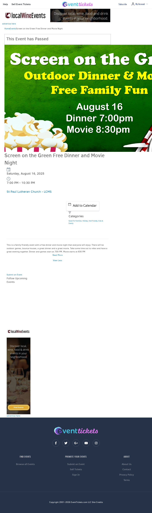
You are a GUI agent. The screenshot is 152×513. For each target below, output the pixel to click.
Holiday (85, 221)
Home (7, 28)
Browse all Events (25, 464)
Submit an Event (14, 274)
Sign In (76, 474)
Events (13, 28)
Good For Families (75, 221)
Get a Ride (16, 232)
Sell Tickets (76, 469)
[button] (5, 4)
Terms (127, 480)
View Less (57, 260)
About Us (127, 464)
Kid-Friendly (93, 221)
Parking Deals (18, 224)
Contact (126, 469)
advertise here (9, 23)
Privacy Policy (126, 474)
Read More (57, 255)
